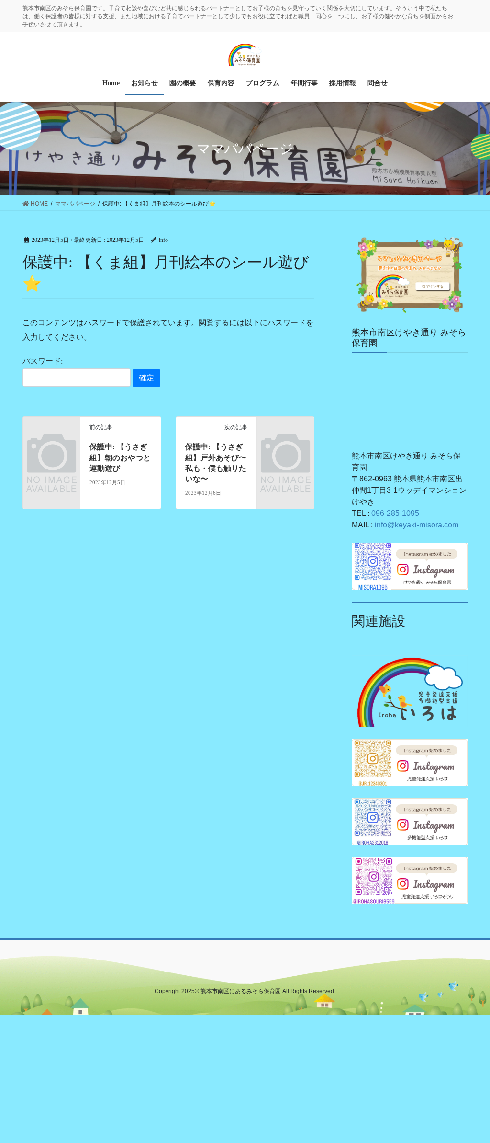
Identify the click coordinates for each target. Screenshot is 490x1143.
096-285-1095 (395, 513)
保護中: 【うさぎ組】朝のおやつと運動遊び (120, 457)
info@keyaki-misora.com (416, 525)
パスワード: (42, 361)
